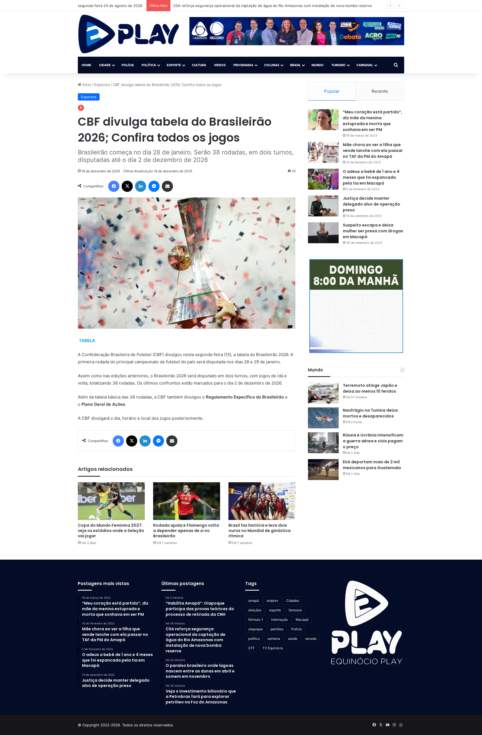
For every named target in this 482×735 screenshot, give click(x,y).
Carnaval (364, 65)
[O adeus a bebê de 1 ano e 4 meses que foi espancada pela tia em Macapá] (323, 179)
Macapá (302, 619)
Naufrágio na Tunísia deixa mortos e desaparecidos (370, 413)
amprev (272, 600)
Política (149, 65)
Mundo (318, 65)
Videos (220, 65)
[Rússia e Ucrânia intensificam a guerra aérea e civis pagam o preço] (323, 442)
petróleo (277, 629)
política (254, 638)
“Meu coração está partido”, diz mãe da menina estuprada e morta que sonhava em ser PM (372, 120)
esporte (275, 610)
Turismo (338, 65)
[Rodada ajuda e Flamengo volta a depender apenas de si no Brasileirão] (186, 501)
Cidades (292, 600)
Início (86, 84)
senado (311, 638)
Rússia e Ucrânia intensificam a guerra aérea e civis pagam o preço (373, 441)
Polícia (128, 65)
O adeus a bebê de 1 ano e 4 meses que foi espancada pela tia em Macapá (371, 177)
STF (251, 648)
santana (273, 638)
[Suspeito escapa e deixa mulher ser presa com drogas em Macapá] (323, 232)
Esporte (174, 65)
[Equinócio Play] (129, 34)
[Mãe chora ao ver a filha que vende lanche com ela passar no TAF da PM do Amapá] (323, 152)
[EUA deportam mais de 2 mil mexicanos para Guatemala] (323, 469)
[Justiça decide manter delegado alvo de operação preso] (323, 205)
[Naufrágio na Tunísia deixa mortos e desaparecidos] (323, 417)
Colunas (271, 65)
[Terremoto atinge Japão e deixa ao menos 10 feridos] (323, 393)
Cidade (105, 65)
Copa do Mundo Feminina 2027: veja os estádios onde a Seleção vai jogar (111, 530)
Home (86, 65)
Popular (331, 91)
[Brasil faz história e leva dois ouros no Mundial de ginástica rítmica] (261, 501)
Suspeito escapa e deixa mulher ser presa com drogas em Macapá (373, 231)
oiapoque (255, 629)
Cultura (199, 65)
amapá (253, 600)
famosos (295, 610)
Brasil (295, 65)
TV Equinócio (272, 648)
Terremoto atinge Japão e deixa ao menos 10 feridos (370, 388)
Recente (380, 91)
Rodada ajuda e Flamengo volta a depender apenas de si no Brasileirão (186, 530)
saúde (292, 638)
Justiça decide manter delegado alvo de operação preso (371, 204)
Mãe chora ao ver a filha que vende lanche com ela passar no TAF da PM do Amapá (373, 150)
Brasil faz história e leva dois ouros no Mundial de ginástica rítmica (259, 530)
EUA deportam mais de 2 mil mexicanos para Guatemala (372, 465)
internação (279, 619)
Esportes (102, 84)
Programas (243, 65)
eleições (254, 610)
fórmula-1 (255, 619)
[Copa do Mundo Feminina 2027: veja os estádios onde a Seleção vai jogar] (111, 501)
